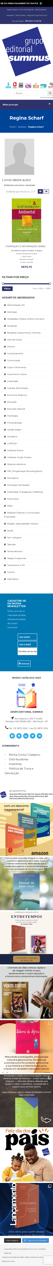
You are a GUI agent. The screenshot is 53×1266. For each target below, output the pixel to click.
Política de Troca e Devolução (19, 771)
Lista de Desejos (18, 21)
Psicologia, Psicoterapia (18, 485)
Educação (12, 402)
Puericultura (13, 499)
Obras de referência (16, 464)
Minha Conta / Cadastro (24, 754)
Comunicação (13, 360)
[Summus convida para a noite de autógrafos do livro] (26, 937)
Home (13, 127)
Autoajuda (12, 326)
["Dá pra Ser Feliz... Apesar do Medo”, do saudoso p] (26, 1100)
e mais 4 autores (26, 262)
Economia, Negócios (17, 395)
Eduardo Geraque (26, 259)
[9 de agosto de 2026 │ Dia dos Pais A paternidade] (26, 1155)
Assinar (25, 663)
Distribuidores (40, 10)
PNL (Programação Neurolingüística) (24, 471)
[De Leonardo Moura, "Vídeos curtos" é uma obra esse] (26, 992)
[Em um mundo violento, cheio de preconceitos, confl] (26, 829)
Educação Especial (16, 409)
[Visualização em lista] (46, 191)
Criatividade (12, 381)
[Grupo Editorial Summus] (26, 51)
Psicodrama (12, 478)
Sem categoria (14, 537)
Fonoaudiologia (14, 423)
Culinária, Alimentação (17, 388)
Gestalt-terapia (14, 429)
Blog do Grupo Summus (37, 15)
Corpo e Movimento (16, 367)
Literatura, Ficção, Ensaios (19, 457)
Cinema (11, 346)
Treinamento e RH (16, 565)
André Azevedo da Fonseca (26, 254)
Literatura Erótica (15, 450)
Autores (22, 127)
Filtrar (7, 288)
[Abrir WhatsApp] (46, 1259)
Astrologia (12, 312)
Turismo (11, 572)
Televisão (11, 544)
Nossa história (12, 10)
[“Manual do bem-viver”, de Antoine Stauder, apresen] (26, 883)
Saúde (10, 530)
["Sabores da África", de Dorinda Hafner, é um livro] (26, 1046)
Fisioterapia (12, 416)
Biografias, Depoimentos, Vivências (23, 333)
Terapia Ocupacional (16, 558)
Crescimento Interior (17, 374)
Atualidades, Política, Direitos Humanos (25, 319)
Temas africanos (14, 551)
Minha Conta (33, 21)
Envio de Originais (26, 10)
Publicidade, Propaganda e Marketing (25, 492)
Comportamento (15, 353)
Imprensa (10, 15)
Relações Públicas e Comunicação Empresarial (22, 515)
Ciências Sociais (14, 339)
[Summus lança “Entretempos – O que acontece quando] (26, 1209)
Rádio (10, 506)
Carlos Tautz (27, 256)
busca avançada (46, 97)
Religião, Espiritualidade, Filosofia (22, 524)
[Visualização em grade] (40, 191)
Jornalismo (12, 436)
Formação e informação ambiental (28, 246)
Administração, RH (16, 305)
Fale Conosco (20, 15)
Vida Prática (12, 579)
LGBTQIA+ (12, 443)
